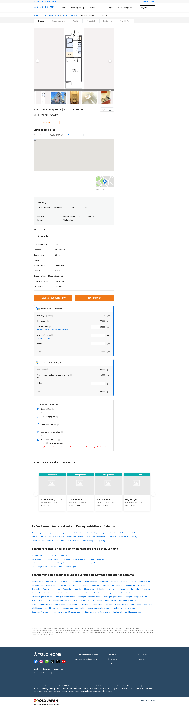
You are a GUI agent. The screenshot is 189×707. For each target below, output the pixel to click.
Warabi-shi (130, 585)
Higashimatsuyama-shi (141, 581)
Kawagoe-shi (74, 15)
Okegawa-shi (89, 589)
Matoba (91, 559)
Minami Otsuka (56, 567)
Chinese (37, 673)
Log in (110, 7)
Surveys (152, 1)
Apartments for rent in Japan (86, 655)
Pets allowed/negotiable (96, 537)
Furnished (84, 533)
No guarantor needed (68, 533)
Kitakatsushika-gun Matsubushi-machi (127, 612)
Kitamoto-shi (112, 589)
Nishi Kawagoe (79, 559)
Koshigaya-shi (117, 585)
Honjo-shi (125, 581)
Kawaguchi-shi (51, 581)
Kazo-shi (114, 581)
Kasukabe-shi (37, 585)
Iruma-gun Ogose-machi (113, 596)
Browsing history (77, 7)
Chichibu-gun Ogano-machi (141, 604)
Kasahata (100, 559)
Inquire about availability (53, 297)
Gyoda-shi (64, 581)
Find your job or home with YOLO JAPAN (46, 1)
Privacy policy (112, 659)
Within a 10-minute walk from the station (48, 540)
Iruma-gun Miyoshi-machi (65, 596)
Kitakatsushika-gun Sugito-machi (97, 612)
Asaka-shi (46, 589)
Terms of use (112, 655)
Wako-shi (67, 589)
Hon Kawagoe (70, 567)
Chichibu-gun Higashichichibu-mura (46, 608)
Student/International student (125, 533)
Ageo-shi (95, 585)
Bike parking (88, 540)
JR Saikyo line (37, 555)
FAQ (64, 7)
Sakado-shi (48, 593)
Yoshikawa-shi (99, 593)
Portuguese (58, 669)
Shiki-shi (57, 589)
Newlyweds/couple (56, 537)
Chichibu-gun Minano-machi (91, 604)
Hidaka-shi (87, 593)
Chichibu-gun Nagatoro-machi (116, 604)
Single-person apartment (101, 533)
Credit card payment (75, 537)
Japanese (54, 673)
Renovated (123, 537)
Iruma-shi (36, 589)
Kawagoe (64, 555)
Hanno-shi (104, 581)
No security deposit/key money (44, 533)
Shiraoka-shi (126, 593)
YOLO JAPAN (142, 655)
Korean (45, 673)
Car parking (100, 540)
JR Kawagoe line (38, 559)
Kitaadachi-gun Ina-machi (42, 596)
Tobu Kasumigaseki (88, 563)
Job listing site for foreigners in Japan (47, 704)
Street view (100, 190)
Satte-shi (59, 593)
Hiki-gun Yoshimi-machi (106, 600)
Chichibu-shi (76, 581)
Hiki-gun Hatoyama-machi (129, 600)
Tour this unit (94, 297)
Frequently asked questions (86, 659)
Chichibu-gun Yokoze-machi (66, 604)
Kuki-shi (100, 589)
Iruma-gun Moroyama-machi (89, 596)
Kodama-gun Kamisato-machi (125, 608)
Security (134, 537)
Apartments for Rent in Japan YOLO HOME (47, 15)
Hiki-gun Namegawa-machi (136, 596)
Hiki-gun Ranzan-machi (41, 600)
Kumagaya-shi (37, 581)
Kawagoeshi (72, 563)
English (36, 669)
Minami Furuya (51, 555)
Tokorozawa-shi (90, 581)
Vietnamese (46, 669)
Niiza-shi (77, 589)
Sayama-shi (50, 585)
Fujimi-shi (135, 589)
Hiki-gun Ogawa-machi (62, 600)
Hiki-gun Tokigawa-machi (42, 604)
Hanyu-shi (62, 585)
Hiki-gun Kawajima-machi (84, 600)
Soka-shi (105, 585)
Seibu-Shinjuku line (39, 567)
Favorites (93, 7)
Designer (112, 537)
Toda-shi (141, 585)
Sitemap (110, 663)
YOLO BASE (142, 659)
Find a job (145, 1)
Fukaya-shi (85, 585)
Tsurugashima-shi (72, 593)
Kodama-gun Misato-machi (73, 608)
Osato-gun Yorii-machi (40, 612)
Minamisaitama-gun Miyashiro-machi (67, 612)
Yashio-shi (124, 589)
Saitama (64, 15)
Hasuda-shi (36, 593)
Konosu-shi (73, 585)
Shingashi (61, 563)
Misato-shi (146, 589)
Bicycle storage (73, 540)
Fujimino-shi (113, 593)
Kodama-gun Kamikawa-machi (98, 608)
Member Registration (126, 7)
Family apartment (39, 537)
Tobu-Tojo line (37, 563)
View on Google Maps (75, 135)
